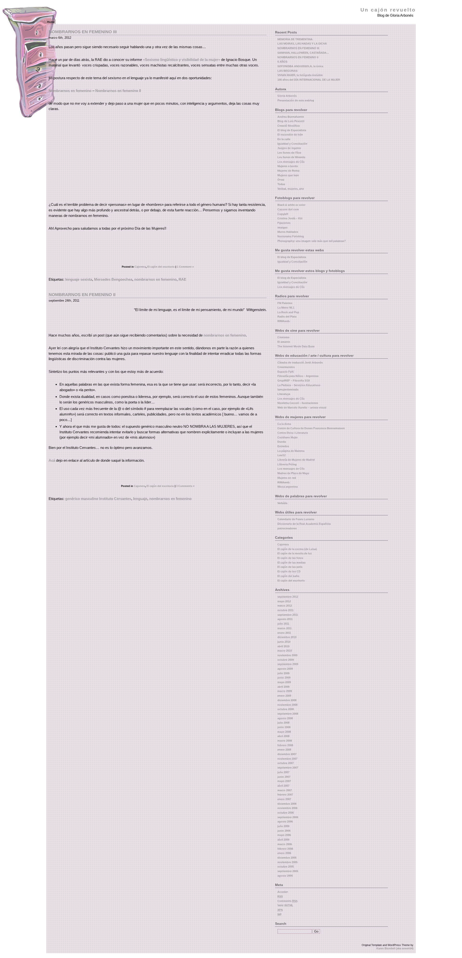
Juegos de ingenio (289, 148)
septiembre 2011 (287, 614)
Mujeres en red (286, 477)
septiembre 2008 (287, 713)
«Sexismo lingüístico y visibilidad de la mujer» (182, 60)
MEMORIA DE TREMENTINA (295, 39)
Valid (285, 905)
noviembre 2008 (287, 704)
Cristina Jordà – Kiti (289, 218)
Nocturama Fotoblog (290, 236)
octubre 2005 (285, 866)
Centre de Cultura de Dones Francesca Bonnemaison (311, 428)
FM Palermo (284, 303)
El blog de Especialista (291, 130)
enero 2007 (284, 799)
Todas (281, 184)
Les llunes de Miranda (291, 157)
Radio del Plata (286, 316)
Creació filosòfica (288, 125)
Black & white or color (291, 204)
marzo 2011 (284, 628)
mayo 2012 (284, 601)
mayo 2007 (284, 781)
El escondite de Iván (290, 134)
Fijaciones (283, 222)
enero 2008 (284, 749)
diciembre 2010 (286, 637)
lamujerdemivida (287, 389)
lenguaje (140, 499)
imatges (282, 227)
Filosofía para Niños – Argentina (297, 376)
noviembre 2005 (287, 862)
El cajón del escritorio (161, 266)
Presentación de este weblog (295, 100)
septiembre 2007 (287, 767)
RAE (182, 279)
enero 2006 (284, 853)
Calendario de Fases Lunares (295, 519)
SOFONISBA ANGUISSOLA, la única (300, 66)
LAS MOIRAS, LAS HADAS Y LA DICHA (302, 43)
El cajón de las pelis (289, 566)
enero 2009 (284, 695)
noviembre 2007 (287, 758)
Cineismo (283, 337)
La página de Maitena (290, 450)
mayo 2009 (284, 682)
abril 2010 (283, 646)
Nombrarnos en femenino (70, 91)
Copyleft (282, 214)
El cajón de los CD (289, 571)
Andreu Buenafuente (290, 116)
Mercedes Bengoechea (113, 279)
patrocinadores (287, 528)
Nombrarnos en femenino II (118, 91)
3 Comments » (185, 486)
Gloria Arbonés (287, 95)
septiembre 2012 (287, 596)
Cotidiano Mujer (287, 437)
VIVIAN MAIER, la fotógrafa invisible (300, 75)
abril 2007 (283, 785)
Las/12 (281, 455)
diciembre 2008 (286, 700)
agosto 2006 (285, 821)
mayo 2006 (284, 835)
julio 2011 (283, 623)
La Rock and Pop (288, 312)
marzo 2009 (284, 691)
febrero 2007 (285, 794)
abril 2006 (283, 839)
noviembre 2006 (287, 808)
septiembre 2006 (287, 817)
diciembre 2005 (286, 857)
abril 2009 (283, 686)
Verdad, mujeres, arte (290, 188)
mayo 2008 (284, 731)
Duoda (281, 441)
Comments (287, 901)
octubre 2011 (285, 610)
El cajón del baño (288, 576)
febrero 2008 (285, 745)
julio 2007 (283, 772)
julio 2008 (283, 722)
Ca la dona (284, 423)
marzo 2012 (284, 605)
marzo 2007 (284, 790)
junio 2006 (283, 830)
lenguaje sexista (78, 279)
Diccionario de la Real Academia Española (304, 523)
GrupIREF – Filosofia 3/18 (293, 380)
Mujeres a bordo (287, 166)
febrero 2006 (285, 848)
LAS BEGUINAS (287, 70)
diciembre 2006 (286, 803)
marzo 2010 (284, 650)
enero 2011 (284, 632)
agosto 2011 (285, 619)
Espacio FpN (285, 371)
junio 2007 (283, 776)
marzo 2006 (284, 844)
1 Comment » (185, 266)
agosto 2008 (285, 718)
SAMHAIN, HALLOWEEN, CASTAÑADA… (303, 52)
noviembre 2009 (287, 655)
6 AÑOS (282, 61)
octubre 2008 (285, 709)
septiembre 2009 (287, 664)
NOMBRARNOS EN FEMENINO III (83, 31)
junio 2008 (283, 727)
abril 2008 (283, 736)
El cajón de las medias (291, 562)
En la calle (283, 139)
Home (51, 21)
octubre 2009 (285, 659)
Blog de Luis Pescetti (290, 121)
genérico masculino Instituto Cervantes (98, 499)
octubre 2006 (285, 812)
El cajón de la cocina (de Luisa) (297, 549)
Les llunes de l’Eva (289, 152)
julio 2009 (283, 673)
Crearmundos (286, 367)
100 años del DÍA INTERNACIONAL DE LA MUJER (308, 79)
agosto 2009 (285, 668)
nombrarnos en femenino (155, 279)
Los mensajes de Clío (291, 161)
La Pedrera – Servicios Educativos (298, 385)
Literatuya (283, 394)
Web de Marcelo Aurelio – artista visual (301, 407)
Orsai (280, 179)
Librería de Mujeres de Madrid (296, 459)
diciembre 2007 (286, 754)
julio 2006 (283, 826)
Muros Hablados (287, 231)
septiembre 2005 (287, 871)
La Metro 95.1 (285, 307)
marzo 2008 (284, 740)
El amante (283, 341)
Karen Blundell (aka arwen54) (394, 948)
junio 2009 (283, 677)
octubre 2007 (285, 763)
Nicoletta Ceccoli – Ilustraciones (297, 402)
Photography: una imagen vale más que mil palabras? (311, 241)
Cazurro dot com (288, 209)
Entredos (283, 446)
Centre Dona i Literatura (292, 432)
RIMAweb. (283, 321)
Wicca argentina (287, 486)
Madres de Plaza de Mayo (293, 473)
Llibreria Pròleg (287, 464)
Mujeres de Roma (288, 170)
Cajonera (140, 266)
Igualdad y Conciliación (292, 143)
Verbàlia (282, 503)
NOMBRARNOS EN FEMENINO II (82, 294)
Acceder (282, 891)
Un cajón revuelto (388, 10)
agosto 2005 (285, 875)
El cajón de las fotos (290, 558)
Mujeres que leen (288, 175)
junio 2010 (283, 641)
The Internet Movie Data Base (295, 346)
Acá (52, 460)
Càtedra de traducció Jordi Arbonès (300, 362)
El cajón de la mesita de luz (294, 553)
